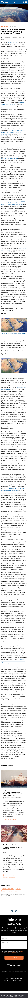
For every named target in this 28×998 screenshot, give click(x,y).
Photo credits (19, 982)
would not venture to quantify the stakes (12, 103)
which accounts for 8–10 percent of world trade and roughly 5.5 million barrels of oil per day (13, 202)
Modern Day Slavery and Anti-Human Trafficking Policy (14, 980)
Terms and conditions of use (20, 971)
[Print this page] (25, 26)
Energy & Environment (8, 874)
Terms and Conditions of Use (10, 952)
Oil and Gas (12, 819)
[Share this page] (16, 911)
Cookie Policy (11, 971)
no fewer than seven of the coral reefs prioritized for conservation (12, 489)
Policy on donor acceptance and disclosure (14, 978)
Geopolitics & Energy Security (9, 877)
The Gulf (10, 891)
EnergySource (4, 26)
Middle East (6, 819)
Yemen (15, 891)
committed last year (20, 626)
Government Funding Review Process (14, 976)
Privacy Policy (4, 971)
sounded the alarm (13, 42)
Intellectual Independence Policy (14, 973)
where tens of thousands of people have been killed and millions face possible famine (13, 661)
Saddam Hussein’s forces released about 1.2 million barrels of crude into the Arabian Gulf (13, 132)
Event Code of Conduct (10, 982)
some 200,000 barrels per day (9, 158)
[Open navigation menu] (26, 2)
